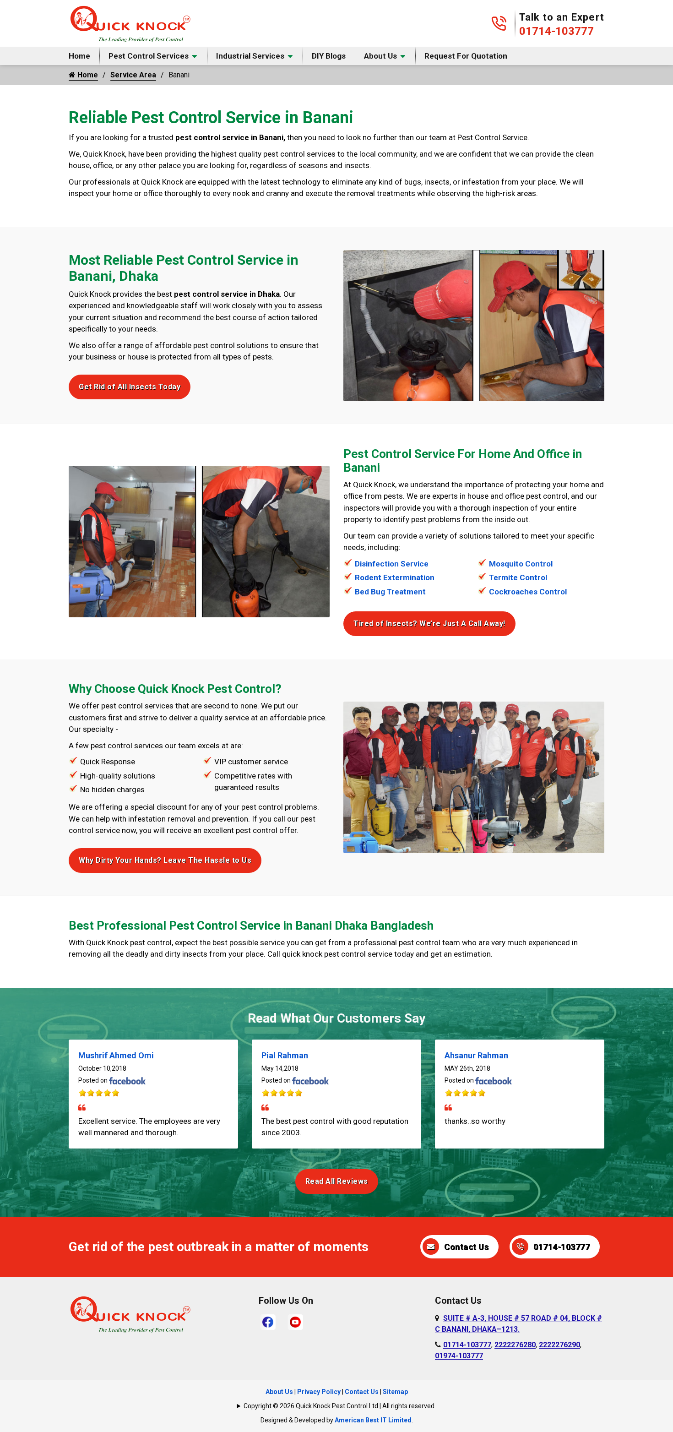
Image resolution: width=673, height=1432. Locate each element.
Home (79, 55)
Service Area (133, 75)
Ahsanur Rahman (476, 1055)
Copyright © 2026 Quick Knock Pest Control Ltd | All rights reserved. (340, 1406)
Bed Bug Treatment (390, 591)
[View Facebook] (268, 1321)
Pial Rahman (284, 1055)
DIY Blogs (329, 55)
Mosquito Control (521, 563)
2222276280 (515, 1344)
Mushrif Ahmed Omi (116, 1055)
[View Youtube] (295, 1321)
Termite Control (518, 577)
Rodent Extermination (394, 577)
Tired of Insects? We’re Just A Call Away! (429, 623)
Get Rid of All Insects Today (129, 386)
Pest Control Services (149, 55)
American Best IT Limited (373, 1420)
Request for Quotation (465, 55)
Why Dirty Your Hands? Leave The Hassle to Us (165, 860)
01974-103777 (459, 1355)
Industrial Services (250, 55)
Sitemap (395, 1391)
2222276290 (559, 1344)
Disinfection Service (392, 563)
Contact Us (466, 1247)
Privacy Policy (319, 1391)
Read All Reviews (336, 1181)
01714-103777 (556, 31)
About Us (380, 55)
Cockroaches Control (528, 591)
